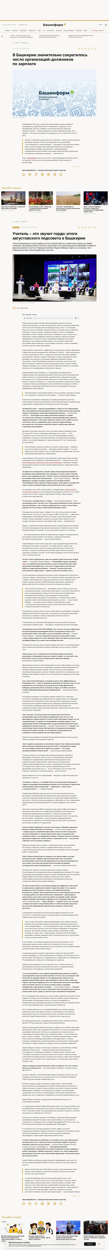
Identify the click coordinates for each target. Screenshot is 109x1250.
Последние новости (98, 30)
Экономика (23, 30)
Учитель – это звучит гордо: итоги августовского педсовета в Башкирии (21, 36)
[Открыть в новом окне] (23, 174)
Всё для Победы (69, 30)
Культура (59, 30)
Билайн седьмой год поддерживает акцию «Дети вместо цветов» (81, 36)
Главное (7, 30)
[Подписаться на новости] (61, 174)
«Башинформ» (32, 158)
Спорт (39, 30)
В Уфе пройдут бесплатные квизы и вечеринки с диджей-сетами (49, 36)
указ (24, 564)
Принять (90, 1244)
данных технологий (35, 1246)
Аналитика (79, 30)
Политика (15, 30)
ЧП (44, 30)
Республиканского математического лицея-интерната (42, 462)
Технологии (50, 30)
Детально (24, 221)
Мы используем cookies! (19, 1243)
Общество (32, 30)
